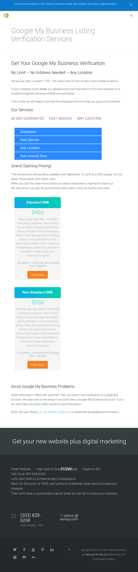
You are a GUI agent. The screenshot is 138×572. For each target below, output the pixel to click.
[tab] (58, 132)
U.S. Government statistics (54, 412)
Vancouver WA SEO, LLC (96, 554)
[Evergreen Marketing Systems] (6, 15)
